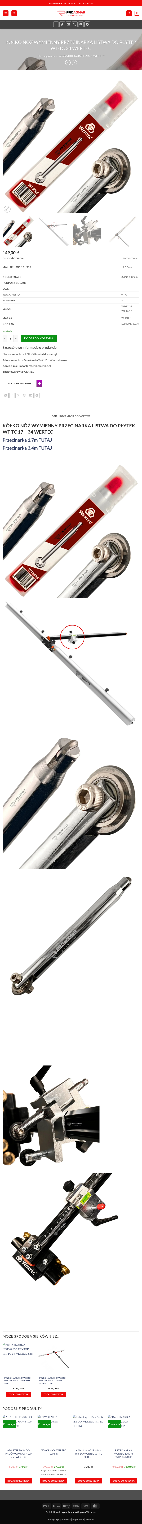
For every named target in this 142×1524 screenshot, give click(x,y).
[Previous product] (74, 62)
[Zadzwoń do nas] (75, 24)
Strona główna (46, 56)
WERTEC (98, 56)
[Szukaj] (14, 13)
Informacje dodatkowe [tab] (74, 416)
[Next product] (67, 62)
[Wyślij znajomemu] (31, 395)
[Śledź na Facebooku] (56, 24)
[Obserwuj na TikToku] (62, 24)
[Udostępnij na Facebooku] (12, 395)
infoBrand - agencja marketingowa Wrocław (72, 1512)
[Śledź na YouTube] (81, 24)
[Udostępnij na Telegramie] (37, 395)
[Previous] (10, 145)
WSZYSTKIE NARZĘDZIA (74, 56)
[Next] (132, 145)
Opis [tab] (54, 416)
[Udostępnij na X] (18, 395)
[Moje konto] (129, 13)
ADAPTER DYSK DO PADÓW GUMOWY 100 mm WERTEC (18, 1453)
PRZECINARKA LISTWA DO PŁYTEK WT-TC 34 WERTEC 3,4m (17, 1381)
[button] (5, 13)
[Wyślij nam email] (68, 24)
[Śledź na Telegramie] (87, 24)
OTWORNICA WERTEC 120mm (53, 1452)
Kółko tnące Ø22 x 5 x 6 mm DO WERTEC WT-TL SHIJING (88, 1453)
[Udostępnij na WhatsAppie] (6, 395)
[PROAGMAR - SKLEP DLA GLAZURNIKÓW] (71, 13)
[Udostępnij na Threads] (24, 395)
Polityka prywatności (59, 1519)
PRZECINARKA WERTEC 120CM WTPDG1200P (123, 1453)
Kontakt (90, 1519)
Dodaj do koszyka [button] (18, 1394)
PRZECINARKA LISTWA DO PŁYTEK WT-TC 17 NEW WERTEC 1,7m (52, 1381)
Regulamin (78, 1519)
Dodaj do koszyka (38, 338)
